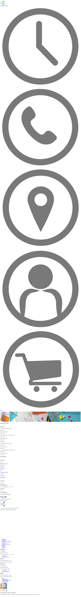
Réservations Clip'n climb (6, 417)
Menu (1, 410)
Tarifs (3, 415)
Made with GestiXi (3, 500)
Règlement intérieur (5, 580)
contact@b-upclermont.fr (4, 472)
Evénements (4, 413)
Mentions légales (4, 579)
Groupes (3, 419)
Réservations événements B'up (6, 414)
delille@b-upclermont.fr (3, 463)
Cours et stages (4, 416)
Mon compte (4, 418)
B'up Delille (2, 5)
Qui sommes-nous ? (5, 581)
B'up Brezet (6, 5)
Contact (3, 420)
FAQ (3, 578)
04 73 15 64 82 (2, 475)
